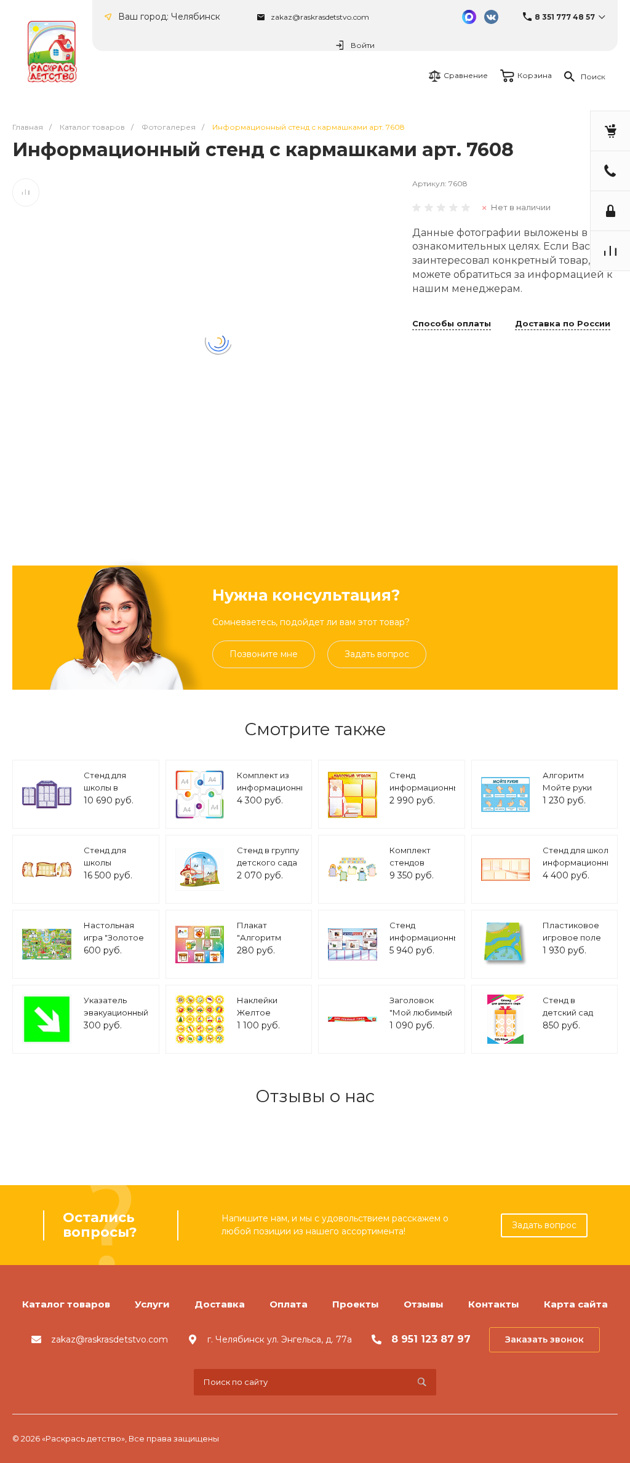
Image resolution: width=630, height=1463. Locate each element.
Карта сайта (576, 1304)
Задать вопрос (377, 654)
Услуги (152, 1304)
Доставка (219, 1304)
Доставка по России (562, 324)
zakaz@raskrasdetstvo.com (320, 17)
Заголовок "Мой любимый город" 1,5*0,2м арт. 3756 (420, 1018)
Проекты (355, 1304)
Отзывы (424, 1304)
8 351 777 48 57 (565, 17)
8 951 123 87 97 (431, 1339)
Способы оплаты (451, 324)
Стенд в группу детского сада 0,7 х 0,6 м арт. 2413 (268, 868)
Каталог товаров (66, 1304)
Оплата (288, 1304)
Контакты (493, 1304)
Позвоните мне (263, 654)
